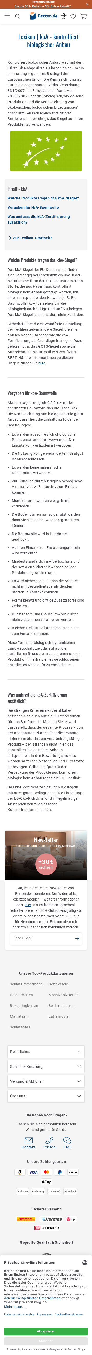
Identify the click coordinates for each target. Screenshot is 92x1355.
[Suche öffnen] (17, 16)
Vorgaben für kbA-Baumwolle (33, 207)
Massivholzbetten (64, 995)
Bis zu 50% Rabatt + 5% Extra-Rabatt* (43, 6)
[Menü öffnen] (8, 16)
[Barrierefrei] (64, 16)
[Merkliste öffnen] (73, 16)
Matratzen (19, 1016)
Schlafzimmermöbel (27, 984)
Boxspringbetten (24, 1006)
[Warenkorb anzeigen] (84, 16)
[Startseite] (44, 17)
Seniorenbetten (61, 1006)
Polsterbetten (21, 995)
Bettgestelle (59, 984)
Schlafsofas (20, 1027)
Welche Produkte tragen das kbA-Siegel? (43, 198)
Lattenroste (59, 1016)
